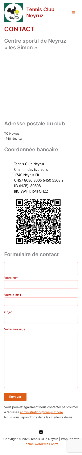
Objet (8, 312)
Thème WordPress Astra (41, 444)
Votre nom (11, 277)
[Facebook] (41, 432)
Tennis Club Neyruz (40, 12)
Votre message (14, 329)
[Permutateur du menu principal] (73, 12)
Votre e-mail (12, 295)
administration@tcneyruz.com (41, 412)
